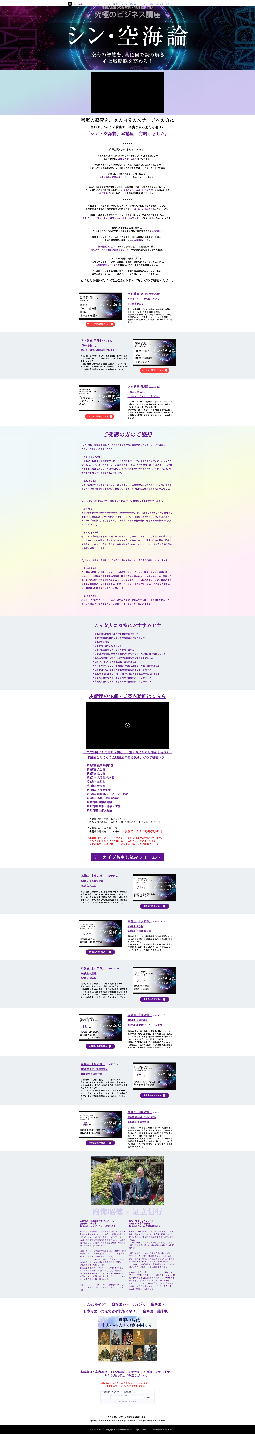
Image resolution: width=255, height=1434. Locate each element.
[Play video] (127, 725)
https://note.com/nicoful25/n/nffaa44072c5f (119, 513)
